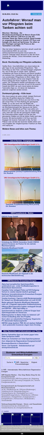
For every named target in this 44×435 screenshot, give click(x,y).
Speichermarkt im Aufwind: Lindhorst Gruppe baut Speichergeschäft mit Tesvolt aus (21, 311)
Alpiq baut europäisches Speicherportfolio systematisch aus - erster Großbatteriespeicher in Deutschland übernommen (20, 286)
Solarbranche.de (7, 391)
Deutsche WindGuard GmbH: (12, 248)
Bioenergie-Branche (21, 391)
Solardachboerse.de (8, 393)
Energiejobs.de (27, 380)
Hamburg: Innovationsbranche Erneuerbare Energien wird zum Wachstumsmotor (22, 295)
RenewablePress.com (24, 393)
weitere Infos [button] (26, 430)
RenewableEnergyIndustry (10, 395)
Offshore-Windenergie (27, 389)
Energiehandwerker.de (24, 408)
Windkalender (29, 399)
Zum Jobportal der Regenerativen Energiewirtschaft (21, 341)
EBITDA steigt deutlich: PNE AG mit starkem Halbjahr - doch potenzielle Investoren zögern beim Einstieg (22, 324)
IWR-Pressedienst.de (23, 379)
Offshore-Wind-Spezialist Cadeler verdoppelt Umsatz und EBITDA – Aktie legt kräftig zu (21, 307)
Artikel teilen (37, 14)
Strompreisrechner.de (8, 406)
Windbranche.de (12, 389)
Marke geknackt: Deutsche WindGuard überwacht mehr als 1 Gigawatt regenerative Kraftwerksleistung (21, 303)
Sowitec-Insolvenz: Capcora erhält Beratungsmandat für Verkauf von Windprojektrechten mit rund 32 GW (21, 299)
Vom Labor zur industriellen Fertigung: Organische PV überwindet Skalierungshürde (21, 320)
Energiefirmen (17, 397)
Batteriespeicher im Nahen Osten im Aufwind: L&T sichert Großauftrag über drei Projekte (21, 316)
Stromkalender (6, 400)
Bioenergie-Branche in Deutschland (15, 343)
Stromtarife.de (23, 406)
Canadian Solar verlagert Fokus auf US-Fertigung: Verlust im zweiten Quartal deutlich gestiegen (20, 291)
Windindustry (25, 395)
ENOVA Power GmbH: (10, 217)
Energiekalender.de (8, 382)
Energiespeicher (28, 397)
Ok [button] (22, 434)
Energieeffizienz (7, 399)
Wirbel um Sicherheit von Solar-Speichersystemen (21, 339)
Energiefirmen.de (7, 380)
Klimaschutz (18, 399)
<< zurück (5, 411)
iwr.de (3, 389)
